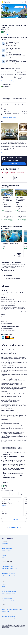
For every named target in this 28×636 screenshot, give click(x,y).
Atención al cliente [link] (5, 606)
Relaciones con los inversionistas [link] (8, 553)
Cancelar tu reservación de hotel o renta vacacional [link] (12, 609)
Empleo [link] (3, 546)
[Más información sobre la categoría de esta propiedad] (8, 29)
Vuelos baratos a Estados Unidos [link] (8, 573)
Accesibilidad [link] (4, 596)
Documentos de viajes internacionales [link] (9, 618)
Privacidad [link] (4, 584)
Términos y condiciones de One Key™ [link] (9, 591)
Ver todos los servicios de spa (7, 152)
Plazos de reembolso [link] (6, 614)
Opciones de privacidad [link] (7, 598)
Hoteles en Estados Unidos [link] (7, 566)
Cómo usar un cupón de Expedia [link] (8, 616)
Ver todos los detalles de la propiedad (9, 81)
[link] (2, 6)
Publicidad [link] (4, 555)
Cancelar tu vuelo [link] (5, 611)
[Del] (7, 178)
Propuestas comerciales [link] (6, 550)
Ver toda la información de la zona (8, 117)
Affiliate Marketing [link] (5, 557)
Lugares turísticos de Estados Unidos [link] (9, 563)
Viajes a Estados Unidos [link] (6, 571)
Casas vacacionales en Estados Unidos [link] (9, 568)
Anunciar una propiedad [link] (7, 548)
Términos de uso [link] (5, 589)
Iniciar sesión (14, 163)
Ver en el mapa (5, 101)
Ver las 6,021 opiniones (6, 34)
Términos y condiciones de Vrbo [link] (8, 593)
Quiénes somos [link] (5, 543)
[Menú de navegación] (25, 2)
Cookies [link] (3, 586)
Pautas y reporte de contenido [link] (8, 600)
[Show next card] (25, 11)
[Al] (20, 178)
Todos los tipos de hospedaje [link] (8, 578)
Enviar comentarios (14, 527)
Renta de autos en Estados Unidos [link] (8, 575)
